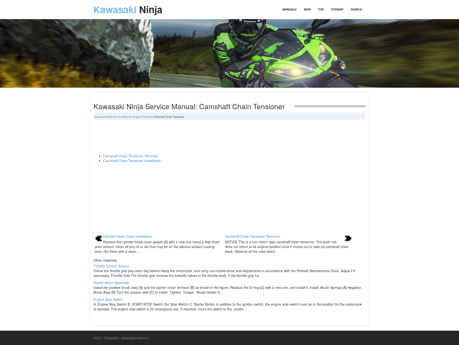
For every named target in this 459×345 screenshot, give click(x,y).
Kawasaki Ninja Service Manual (113, 117)
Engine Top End (142, 117)
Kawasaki (127, 9)
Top (321, 9)
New (307, 9)
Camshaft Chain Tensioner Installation (132, 160)
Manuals (289, 9)
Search (356, 9)
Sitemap (337, 9)
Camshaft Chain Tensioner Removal (130, 155)
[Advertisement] (229, 136)
